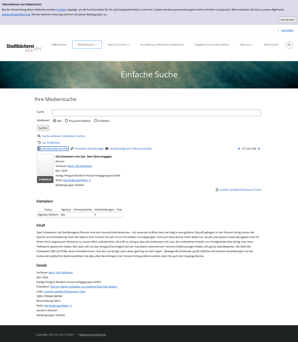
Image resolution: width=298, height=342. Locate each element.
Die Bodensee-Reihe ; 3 (77, 180)
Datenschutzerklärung (92, 334)
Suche (40, 112)
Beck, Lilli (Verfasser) (80, 166)
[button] (289, 45)
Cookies (61, 9)
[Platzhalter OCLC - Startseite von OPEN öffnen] (24, 47)
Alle (59, 121)
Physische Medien (80, 121)
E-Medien (103, 121)
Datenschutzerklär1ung (16, 14)
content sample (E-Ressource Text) (65, 291)
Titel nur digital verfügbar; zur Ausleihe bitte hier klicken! (83, 286)
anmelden (287, 30)
